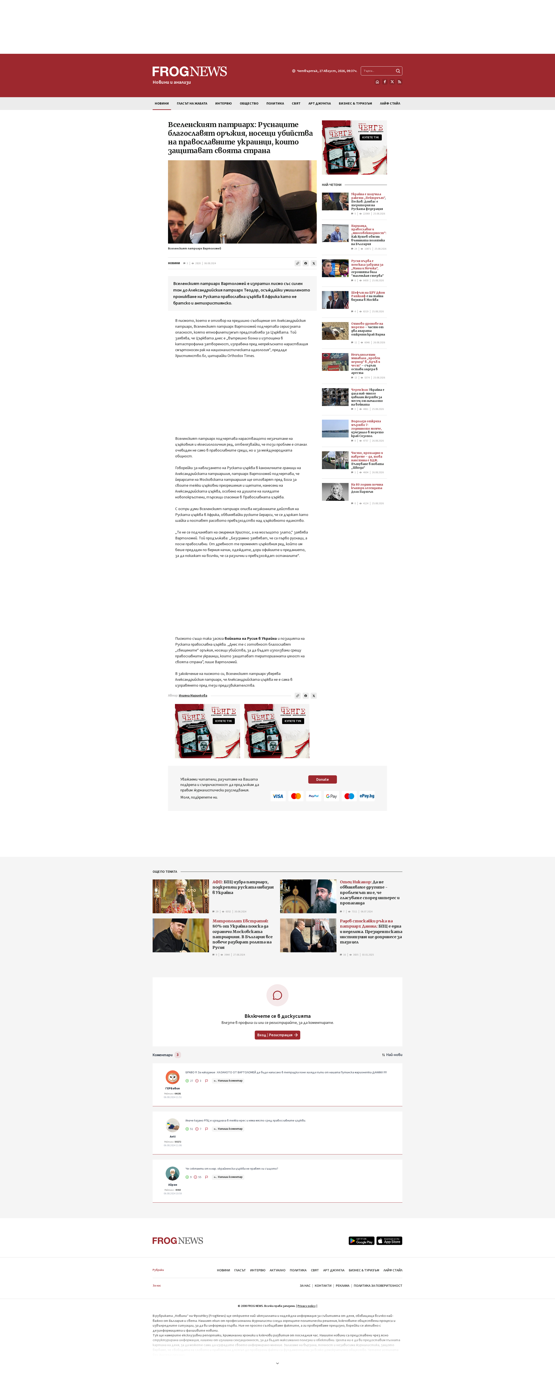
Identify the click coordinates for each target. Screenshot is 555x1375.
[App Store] (389, 1240)
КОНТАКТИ (323, 1285)
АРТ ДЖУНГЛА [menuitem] (320, 103)
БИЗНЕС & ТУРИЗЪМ (364, 1270)
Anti (173, 1136)
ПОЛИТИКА (298, 1270)
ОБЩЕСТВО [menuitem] (249, 103)
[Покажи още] (277, 1363)
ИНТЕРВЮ (257, 1270)
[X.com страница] (392, 82)
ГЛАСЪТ (240, 1270)
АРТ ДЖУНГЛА (333, 1270)
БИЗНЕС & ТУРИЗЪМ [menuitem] (355, 103)
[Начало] (377, 82)
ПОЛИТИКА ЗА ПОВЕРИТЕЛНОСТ (378, 1285)
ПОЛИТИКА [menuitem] (275, 103)
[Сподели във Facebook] (306, 263)
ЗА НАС (305, 1285)
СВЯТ (315, 1270)
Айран (172, 1185)
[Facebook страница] (385, 82)
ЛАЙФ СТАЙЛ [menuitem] (390, 103)
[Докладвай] (207, 1081)
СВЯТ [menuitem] (296, 103)
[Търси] (398, 70)
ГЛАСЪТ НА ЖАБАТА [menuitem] (192, 103)
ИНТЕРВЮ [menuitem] (223, 103)
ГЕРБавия (172, 1088)
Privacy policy (307, 1306)
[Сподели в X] (314, 263)
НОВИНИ (174, 263)
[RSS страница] (399, 82)
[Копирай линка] (298, 263)
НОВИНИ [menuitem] (162, 103)
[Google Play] (362, 1240)
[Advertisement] (277, 27)
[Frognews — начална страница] (178, 1240)
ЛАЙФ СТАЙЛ (393, 1270)
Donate (322, 779)
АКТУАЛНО (278, 1270)
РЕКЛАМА (342, 1285)
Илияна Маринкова (193, 695)
